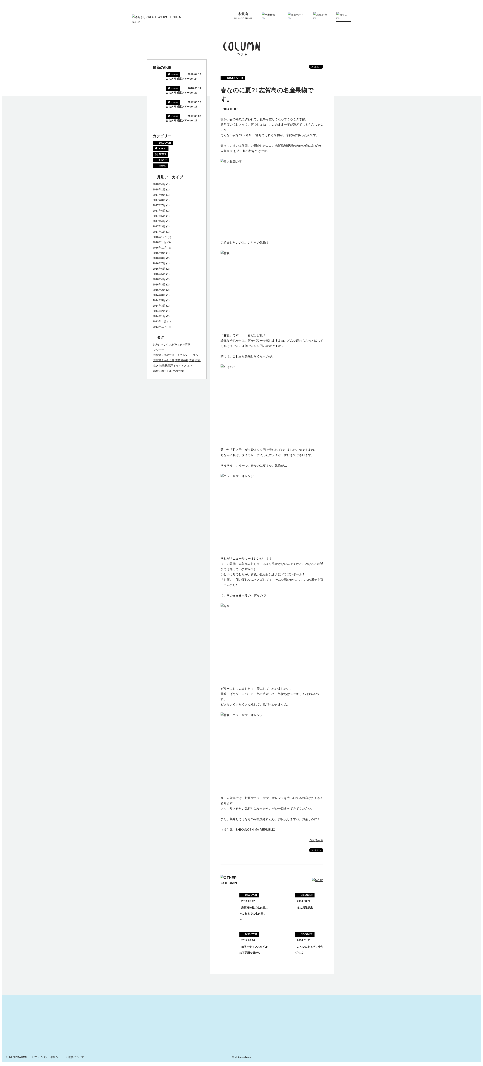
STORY (163, 160)
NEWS (162, 154)
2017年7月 (159, 205)
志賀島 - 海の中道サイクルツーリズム (175, 355)
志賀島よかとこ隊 (164, 360)
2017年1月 (159, 231)
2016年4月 (159, 279)
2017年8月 (159, 200)
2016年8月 (159, 258)
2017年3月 (159, 226)
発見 (164, 365)
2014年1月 (159, 316)
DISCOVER (165, 143)
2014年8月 (159, 295)
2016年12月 (160, 237)
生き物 (157, 365)
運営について (76, 1057)
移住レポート (161, 370)
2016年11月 (160, 242)
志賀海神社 (181, 360)
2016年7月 (159, 263)
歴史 (198, 360)
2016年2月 (159, 289)
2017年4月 (159, 221)
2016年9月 (159, 252)
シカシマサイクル (163, 344)
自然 (312, 840)
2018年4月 (159, 184)
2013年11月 (160, 321)
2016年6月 (159, 268)
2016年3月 (159, 284)
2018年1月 (159, 189)
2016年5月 (159, 273)
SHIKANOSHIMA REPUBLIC (255, 829)
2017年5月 (159, 215)
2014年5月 (159, 300)
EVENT (163, 148)
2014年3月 (159, 305)
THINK (162, 165)
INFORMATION (17, 1057)
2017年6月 (159, 210)
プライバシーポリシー (47, 1057)
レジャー (158, 349)
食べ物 (319, 840)
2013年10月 (160, 326)
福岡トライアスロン (180, 365)
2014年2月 (159, 310)
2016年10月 (160, 247)
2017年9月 (159, 194)
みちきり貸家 (182, 344)
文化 (192, 360)
